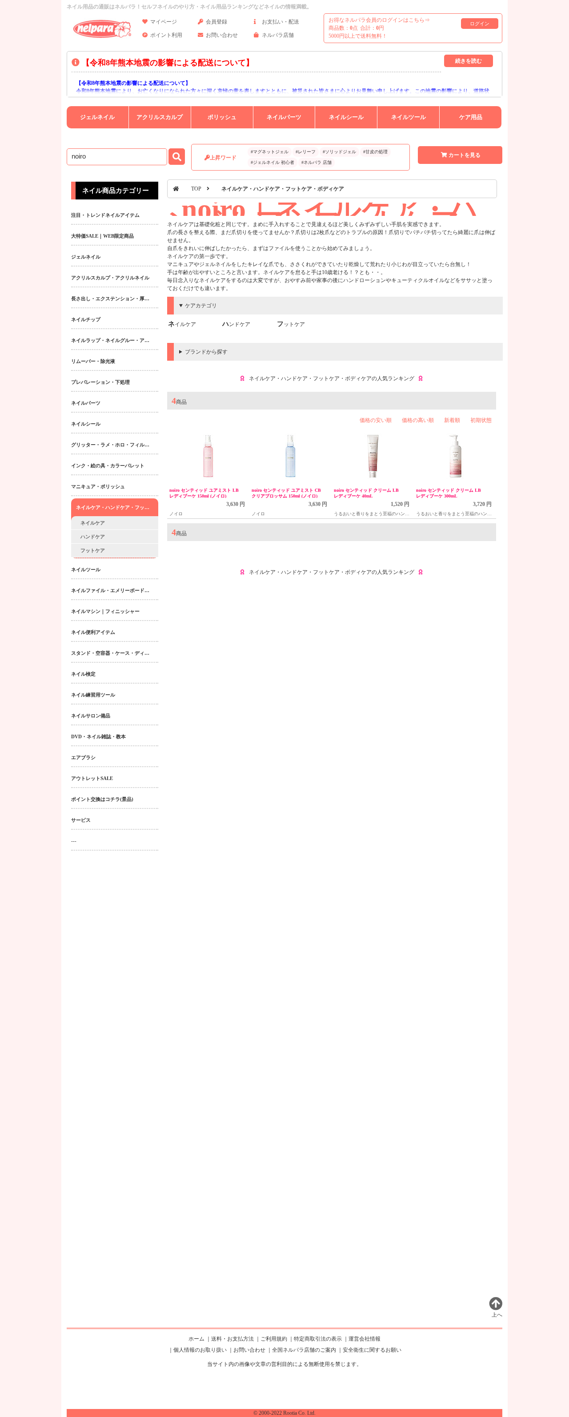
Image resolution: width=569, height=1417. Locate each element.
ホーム (196, 1339)
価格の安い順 (376, 420)
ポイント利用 (166, 35)
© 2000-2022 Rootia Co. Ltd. (284, 1413)
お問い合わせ (222, 35)
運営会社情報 (365, 1339)
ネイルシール (346, 117)
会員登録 (216, 22)
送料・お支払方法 (232, 1339)
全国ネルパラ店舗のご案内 (304, 1350)
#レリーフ (306, 151)
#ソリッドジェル (339, 151)
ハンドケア (236, 324)
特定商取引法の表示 (318, 1339)
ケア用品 (470, 117)
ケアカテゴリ (201, 306)
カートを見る (465, 155)
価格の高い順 (418, 420)
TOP (196, 189)
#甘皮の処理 (375, 151)
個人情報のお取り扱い (200, 1350)
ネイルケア (182, 324)
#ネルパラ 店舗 (316, 162)
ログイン (479, 23)
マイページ (163, 22)
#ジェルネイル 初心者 (272, 162)
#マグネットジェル (270, 151)
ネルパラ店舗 (278, 35)
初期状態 (481, 420)
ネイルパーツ (284, 117)
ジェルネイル (97, 117)
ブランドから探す (206, 352)
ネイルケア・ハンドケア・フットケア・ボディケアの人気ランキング (331, 378)
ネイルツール (408, 117)
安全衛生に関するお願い (372, 1350)
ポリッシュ (222, 117)
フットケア (291, 324)
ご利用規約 (273, 1339)
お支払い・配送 (280, 22)
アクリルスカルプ (159, 117)
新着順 (452, 420)
